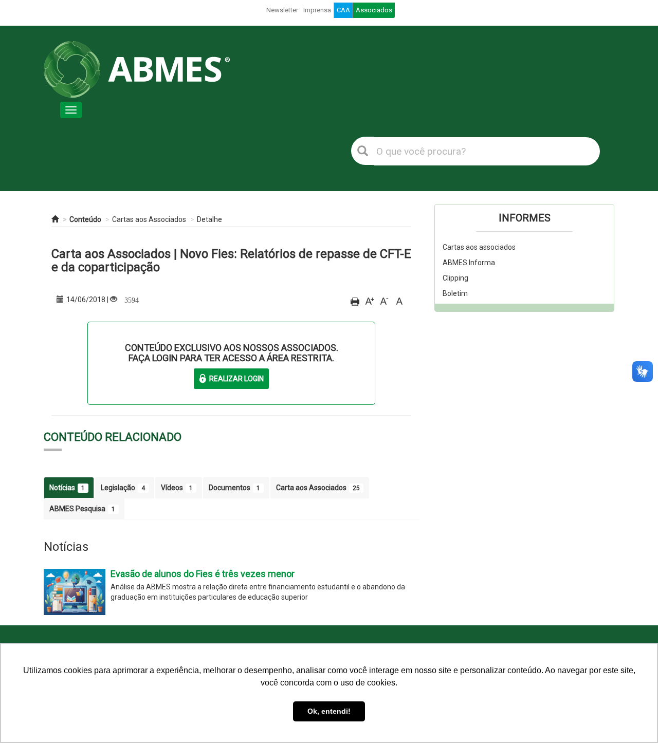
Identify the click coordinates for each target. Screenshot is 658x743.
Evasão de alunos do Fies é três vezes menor (203, 573)
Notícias (67, 488)
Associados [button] (374, 10)
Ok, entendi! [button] (329, 711)
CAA (343, 10)
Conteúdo (85, 219)
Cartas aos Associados (149, 219)
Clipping (455, 278)
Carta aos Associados (318, 488)
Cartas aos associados (479, 247)
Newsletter (282, 10)
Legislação (123, 488)
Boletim (455, 293)
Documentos (234, 488)
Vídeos (177, 488)
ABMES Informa (469, 262)
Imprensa (317, 10)
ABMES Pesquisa (82, 509)
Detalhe (209, 219)
